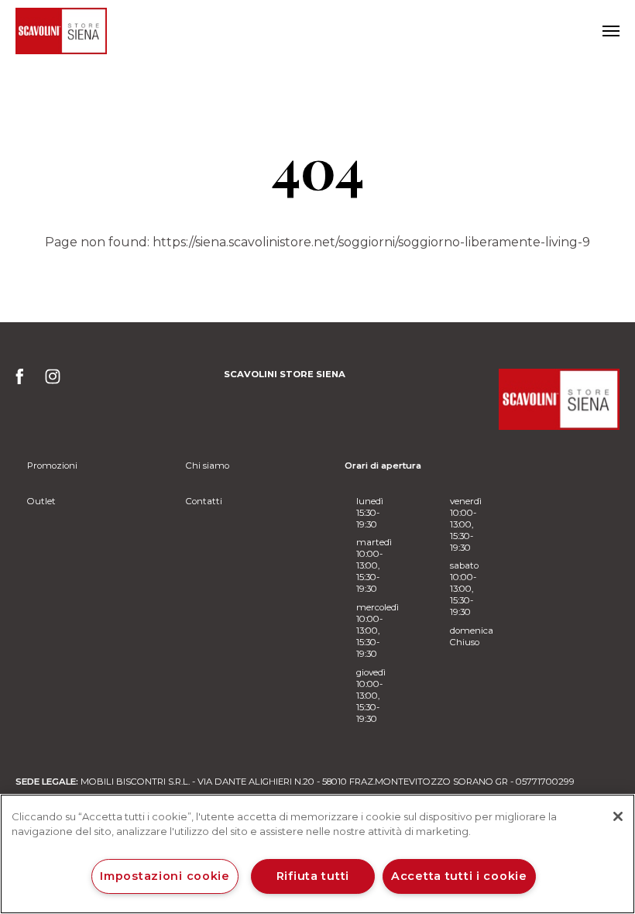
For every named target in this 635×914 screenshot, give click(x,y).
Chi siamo (207, 465)
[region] (317, 854)
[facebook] (24, 381)
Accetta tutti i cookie (459, 876)
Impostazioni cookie (165, 876)
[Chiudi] (618, 816)
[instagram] (53, 381)
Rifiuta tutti (312, 876)
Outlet (41, 501)
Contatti (204, 501)
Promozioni (52, 465)
